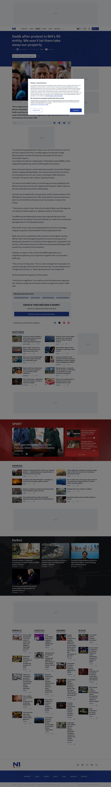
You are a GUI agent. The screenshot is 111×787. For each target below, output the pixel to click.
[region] (56, 97)
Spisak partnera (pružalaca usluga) (39, 104)
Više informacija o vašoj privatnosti (53, 95)
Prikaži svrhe (36, 110)
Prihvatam (76, 110)
